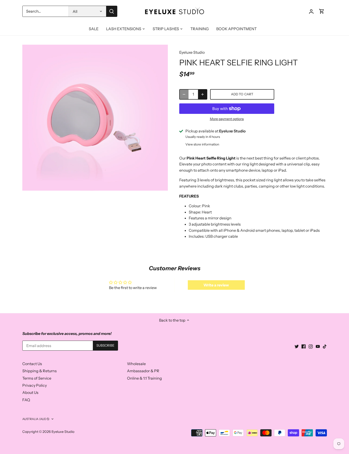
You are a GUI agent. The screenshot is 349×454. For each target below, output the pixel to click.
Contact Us (32, 363)
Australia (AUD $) (36, 419)
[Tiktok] (325, 346)
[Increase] (202, 94)
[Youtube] (318, 346)
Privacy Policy (34, 385)
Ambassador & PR (143, 370)
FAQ (26, 399)
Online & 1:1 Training (144, 378)
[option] (95, 118)
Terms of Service (36, 378)
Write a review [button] (216, 285)
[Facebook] (304, 346)
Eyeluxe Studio (192, 52)
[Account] (311, 11)
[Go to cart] (322, 11)
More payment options (227, 119)
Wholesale (136, 363)
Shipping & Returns (39, 370)
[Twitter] (297, 346)
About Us (30, 392)
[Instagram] (311, 346)
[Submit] (111, 11)
